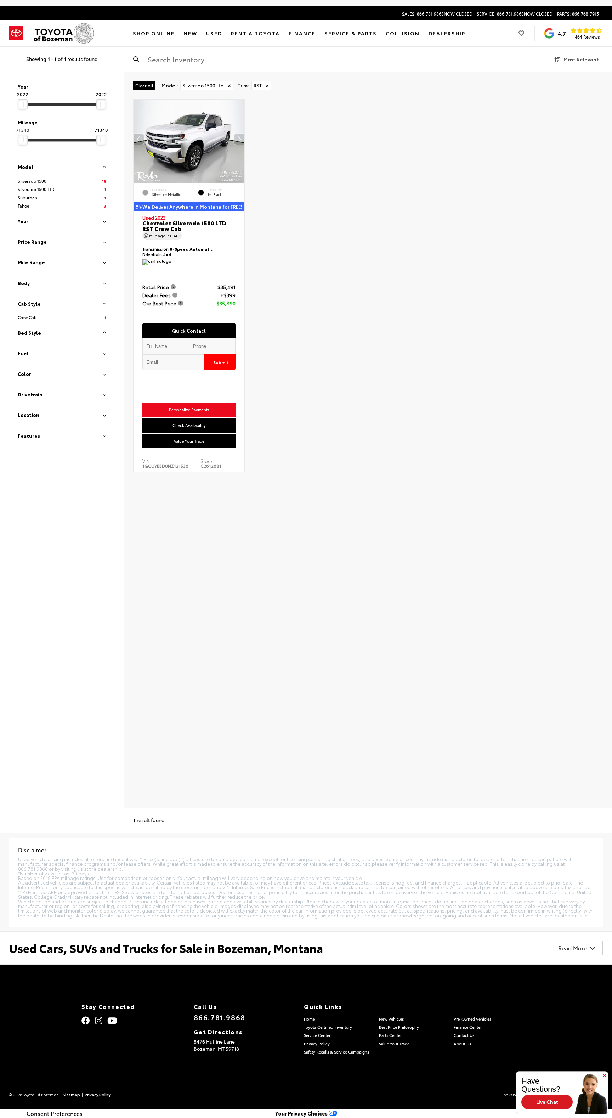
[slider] (23, 104)
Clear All (144, 86)
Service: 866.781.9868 (514, 14)
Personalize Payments (189, 409)
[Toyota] (16, 33)
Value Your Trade (189, 441)
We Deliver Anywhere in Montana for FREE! (191, 206)
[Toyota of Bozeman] (63, 33)
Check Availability (189, 425)
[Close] (604, 1076)
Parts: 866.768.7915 (578, 14)
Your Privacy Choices (302, 1113)
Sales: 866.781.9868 (437, 14)
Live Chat (547, 1101)
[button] (239, 140)
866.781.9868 (219, 1017)
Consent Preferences (55, 1113)
